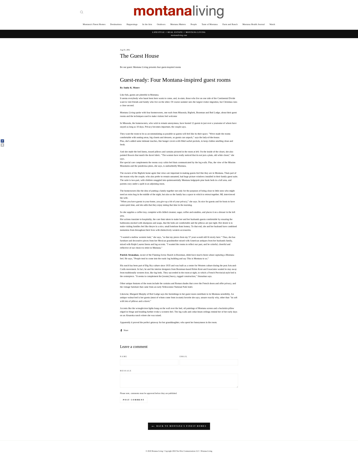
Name (123, 357)
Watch (272, 24)
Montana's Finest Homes (94, 24)
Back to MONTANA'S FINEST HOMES (181, 426)
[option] (179, 34)
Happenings (132, 24)
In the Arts (147, 24)
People (194, 24)
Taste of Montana (210, 24)
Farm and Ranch (230, 24)
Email (184, 357)
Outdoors (161, 24)
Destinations (116, 24)
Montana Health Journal (253, 24)
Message (125, 371)
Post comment (133, 400)
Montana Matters (178, 24)
